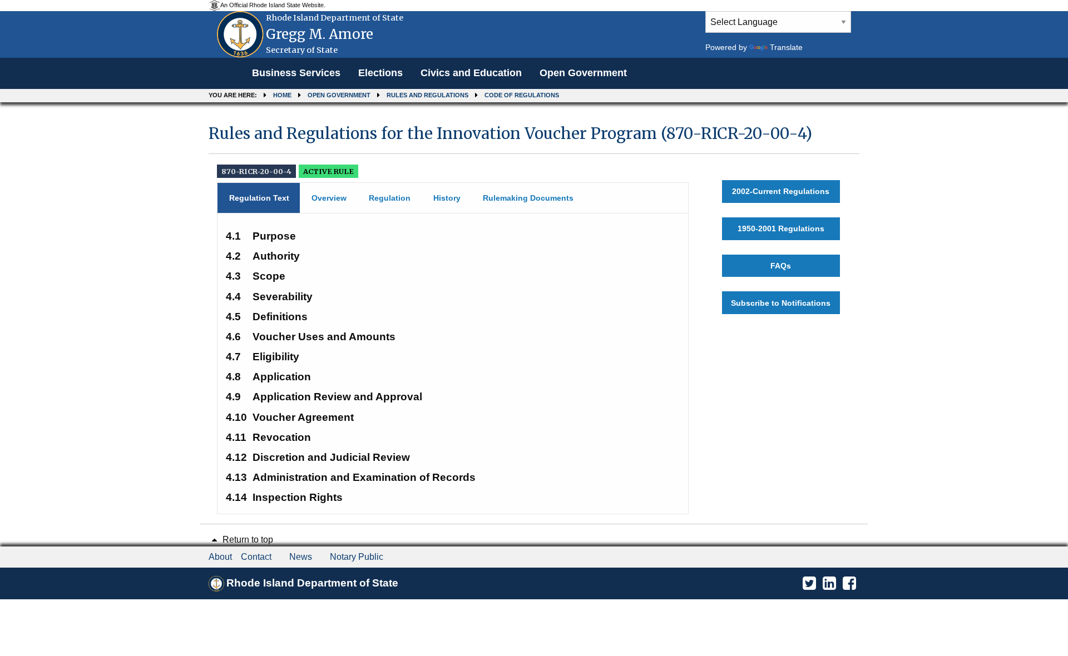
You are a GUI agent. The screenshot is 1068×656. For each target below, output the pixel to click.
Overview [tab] (329, 197)
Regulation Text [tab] (259, 197)
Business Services (296, 72)
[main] (534, 314)
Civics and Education (471, 72)
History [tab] (447, 197)
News (300, 556)
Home (282, 95)
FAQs (780, 265)
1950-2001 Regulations (781, 228)
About (220, 556)
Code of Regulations (521, 95)
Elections (380, 72)
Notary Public (356, 556)
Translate (786, 47)
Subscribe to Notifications (780, 303)
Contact (256, 556)
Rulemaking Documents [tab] (528, 197)
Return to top (246, 539)
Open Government (583, 72)
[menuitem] (296, 73)
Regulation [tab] (390, 197)
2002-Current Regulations (780, 191)
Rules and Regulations (427, 95)
